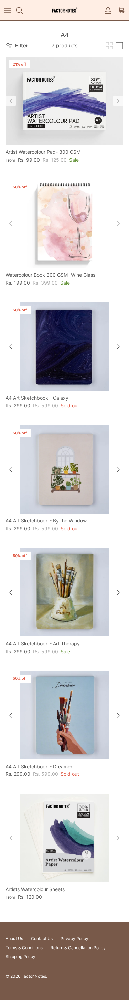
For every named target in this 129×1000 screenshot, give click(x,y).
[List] (119, 46)
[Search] (22, 10)
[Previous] (11, 101)
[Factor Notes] (64, 10)
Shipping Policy (20, 956)
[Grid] (109, 46)
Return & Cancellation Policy (78, 947)
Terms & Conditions (24, 947)
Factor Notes (33, 976)
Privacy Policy (74, 938)
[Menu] (7, 10)
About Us (14, 938)
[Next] (118, 101)
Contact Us (42, 938)
